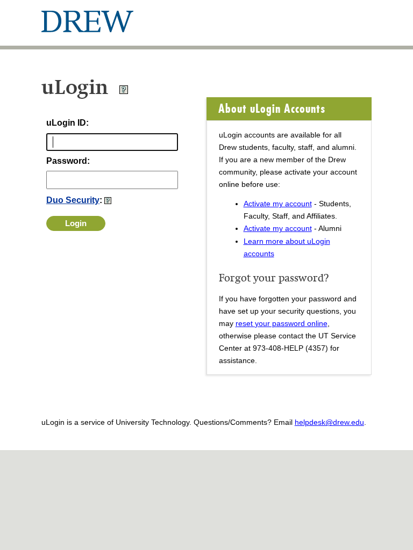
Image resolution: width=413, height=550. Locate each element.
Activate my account (278, 203)
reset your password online (281, 323)
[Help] (124, 91)
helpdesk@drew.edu (329, 422)
